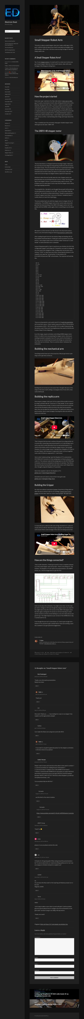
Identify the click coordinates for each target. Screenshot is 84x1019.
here (55, 197)
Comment (38, 937)
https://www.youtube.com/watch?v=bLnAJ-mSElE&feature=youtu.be (55, 813)
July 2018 (7, 106)
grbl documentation (67, 322)
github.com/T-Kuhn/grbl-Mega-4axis (45, 478)
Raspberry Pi (7, 147)
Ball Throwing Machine (10, 50)
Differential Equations (10, 133)
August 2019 (7, 94)
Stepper (57, 654)
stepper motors (45, 62)
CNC (6, 128)
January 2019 (8, 99)
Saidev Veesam (42, 759)
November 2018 (8, 101)
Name (37, 957)
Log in (6, 164)
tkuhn (40, 692)
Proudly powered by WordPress (42, 1015)
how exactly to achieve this (64, 232)
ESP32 (6, 138)
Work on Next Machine (10, 41)
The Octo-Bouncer (9, 47)
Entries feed (7, 167)
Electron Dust (11, 22)
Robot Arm (7, 150)
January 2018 (8, 109)
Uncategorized (8, 155)
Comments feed (8, 169)
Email (37, 964)
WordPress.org (8, 172)
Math (6, 145)
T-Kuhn (6, 68)
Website (37, 970)
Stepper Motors (8, 152)
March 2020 (7, 91)
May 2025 (7, 87)
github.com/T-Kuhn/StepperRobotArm (45, 473)
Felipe (6, 65)
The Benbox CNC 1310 (10, 52)
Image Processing (9, 142)
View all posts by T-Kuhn (49, 643)
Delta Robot (7, 130)
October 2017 (8, 113)
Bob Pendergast (42, 674)
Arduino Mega (38, 654)
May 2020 (7, 89)
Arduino (7, 123)
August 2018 (7, 104)
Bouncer (7, 125)
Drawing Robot (8, 135)
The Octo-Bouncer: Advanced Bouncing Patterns (11, 73)
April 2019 (7, 96)
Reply (37, 686)
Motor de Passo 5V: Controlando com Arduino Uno (54, 924)
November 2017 (8, 111)
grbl (6, 140)
